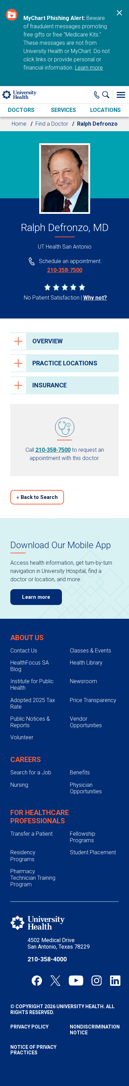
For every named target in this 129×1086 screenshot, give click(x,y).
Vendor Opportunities (86, 722)
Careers (25, 759)
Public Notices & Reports (30, 722)
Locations (105, 110)
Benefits (80, 772)
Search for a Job (30, 772)
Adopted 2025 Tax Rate (32, 703)
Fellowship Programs (82, 837)
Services (63, 110)
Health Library (86, 662)
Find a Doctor (51, 124)
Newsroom (83, 681)
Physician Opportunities (86, 788)
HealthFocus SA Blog (29, 665)
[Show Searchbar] (107, 95)
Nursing (19, 785)
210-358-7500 (64, 270)
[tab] (64, 341)
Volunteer (21, 737)
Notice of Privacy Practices (33, 1050)
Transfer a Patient (31, 834)
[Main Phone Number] (97, 94)
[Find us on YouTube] (76, 980)
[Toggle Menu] (121, 95)
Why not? (95, 297)
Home (19, 124)
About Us (27, 638)
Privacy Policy (29, 1027)
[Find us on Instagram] (96, 980)
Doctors (21, 110)
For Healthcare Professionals (39, 816)
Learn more (89, 67)
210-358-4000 (47, 959)
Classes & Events (90, 650)
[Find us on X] (55, 980)
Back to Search (37, 497)
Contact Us (23, 650)
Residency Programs (22, 855)
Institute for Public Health (32, 684)
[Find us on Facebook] (37, 980)
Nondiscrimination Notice (94, 1029)
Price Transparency (93, 700)
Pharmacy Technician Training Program (32, 878)
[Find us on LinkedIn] (115, 980)
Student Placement (93, 852)
